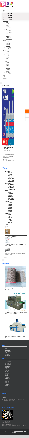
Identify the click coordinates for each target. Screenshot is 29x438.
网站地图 (15, 432)
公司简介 (9, 13)
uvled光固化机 (8, 361)
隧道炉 (6, 352)
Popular (6, 224)
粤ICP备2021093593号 (18, 431)
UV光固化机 (7, 350)
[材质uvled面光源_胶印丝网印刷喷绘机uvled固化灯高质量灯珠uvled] (7, 242)
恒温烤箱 (7, 377)
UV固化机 (5, 150)
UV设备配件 (7, 355)
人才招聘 (9, 19)
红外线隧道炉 (7, 378)
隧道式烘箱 (7, 381)
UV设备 (6, 371)
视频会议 (7, 380)
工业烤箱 (7, 354)
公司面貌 (9, 15)
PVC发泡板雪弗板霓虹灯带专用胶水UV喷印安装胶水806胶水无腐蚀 (8, 147)
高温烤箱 (7, 384)
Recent (6, 226)
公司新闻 (9, 17)
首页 (6, 348)
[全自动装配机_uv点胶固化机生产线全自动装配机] (7, 252)
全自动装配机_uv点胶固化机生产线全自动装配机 (15, 253)
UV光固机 (7, 367)
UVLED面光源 (8, 364)
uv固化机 (7, 368)
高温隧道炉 (7, 385)
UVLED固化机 (8, 351)
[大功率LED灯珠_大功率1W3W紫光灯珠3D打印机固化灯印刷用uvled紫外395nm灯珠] (7, 233)
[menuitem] (4, 10)
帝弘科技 (7, 374)
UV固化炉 (7, 370)
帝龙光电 (7, 375)
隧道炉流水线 (7, 382)
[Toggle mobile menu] (0, 8)
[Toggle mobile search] (1, 8)
